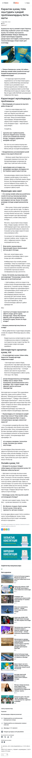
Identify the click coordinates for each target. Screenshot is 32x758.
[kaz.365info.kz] (16, 3)
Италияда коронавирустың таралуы (10, 524)
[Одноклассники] (4, 529)
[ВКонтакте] (2, 529)
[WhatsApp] (6, 529)
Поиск (28, 3)
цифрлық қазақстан (10, 526)
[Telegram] (9, 529)
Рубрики (6, 3)
